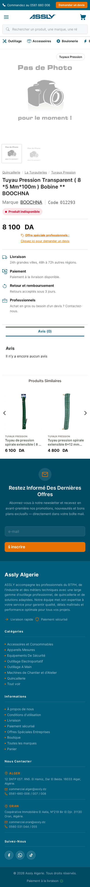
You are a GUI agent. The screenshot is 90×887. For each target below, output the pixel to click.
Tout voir (13, 684)
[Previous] (10, 92)
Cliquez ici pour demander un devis (45, 238)
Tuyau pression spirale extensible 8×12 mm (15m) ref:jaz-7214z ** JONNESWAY (66, 442)
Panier (12, 749)
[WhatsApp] (20, 855)
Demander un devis (72, 5)
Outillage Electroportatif (25, 661)
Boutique (14, 737)
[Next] (79, 92)
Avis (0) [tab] (45, 331)
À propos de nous (20, 709)
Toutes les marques (21, 743)
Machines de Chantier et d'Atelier (32, 672)
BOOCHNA (31, 202)
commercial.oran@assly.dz (27, 822)
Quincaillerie (11, 172)
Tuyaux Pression (70, 57)
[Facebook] (9, 855)
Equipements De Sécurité (26, 655)
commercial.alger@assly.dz (27, 789)
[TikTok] (31, 855)
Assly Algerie (34, 873)
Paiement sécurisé (21, 726)
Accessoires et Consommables (30, 644)
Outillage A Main (19, 667)
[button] (6, 17)
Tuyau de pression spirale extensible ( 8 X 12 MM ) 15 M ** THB (23, 442)
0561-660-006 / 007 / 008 (27, 793)
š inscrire (16, 547)
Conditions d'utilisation (24, 715)
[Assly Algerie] (42, 17)
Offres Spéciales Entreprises (28, 732)
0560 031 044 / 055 (23, 826)
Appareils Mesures (21, 650)
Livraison (14, 720)
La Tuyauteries (36, 172)
